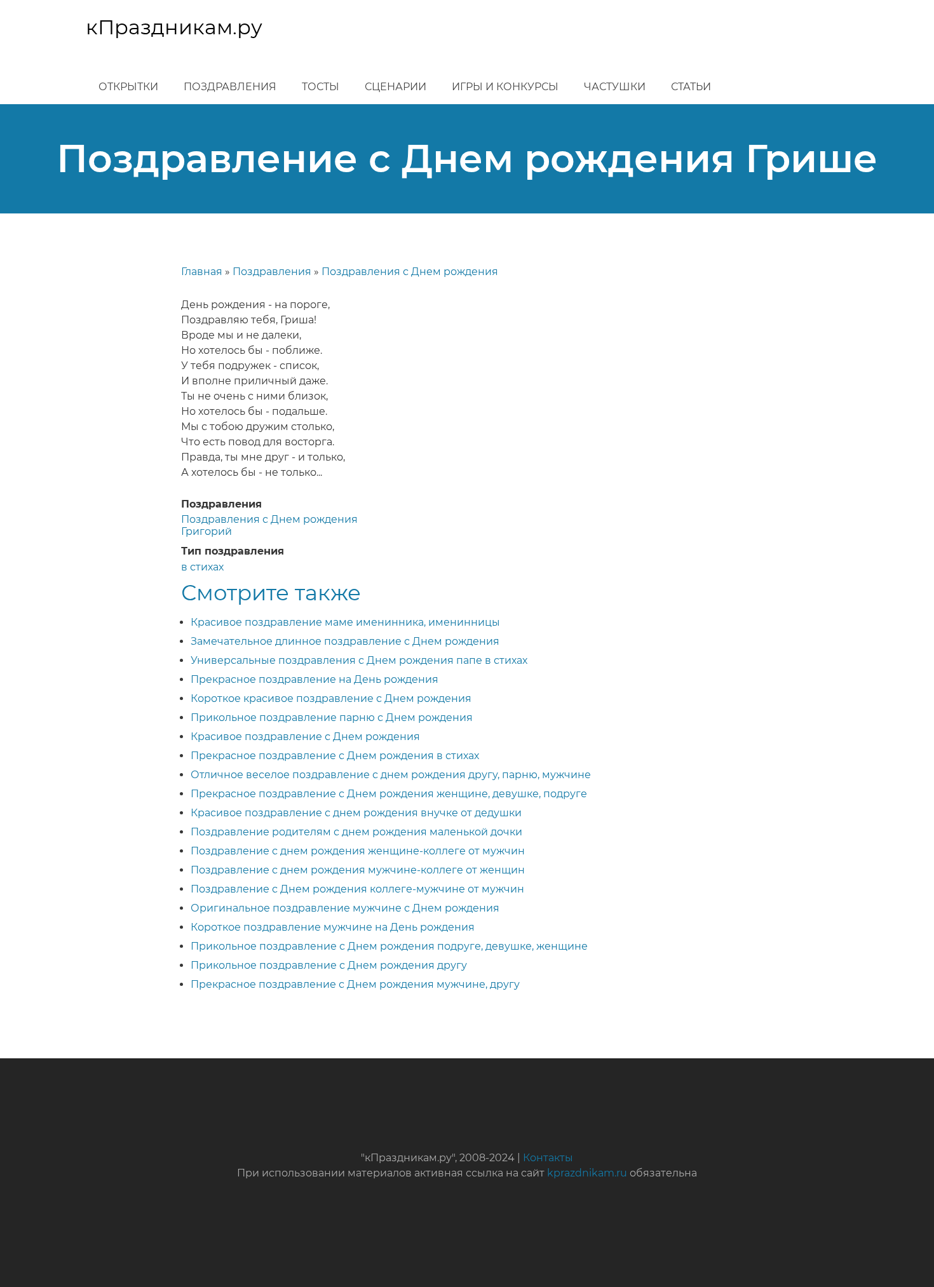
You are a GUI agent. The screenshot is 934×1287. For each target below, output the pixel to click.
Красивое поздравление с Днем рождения (305, 737)
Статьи (691, 87)
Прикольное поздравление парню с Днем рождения (332, 717)
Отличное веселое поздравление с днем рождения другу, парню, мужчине (391, 775)
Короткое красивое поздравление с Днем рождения (331, 698)
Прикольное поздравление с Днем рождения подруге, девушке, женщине (389, 946)
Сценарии (395, 87)
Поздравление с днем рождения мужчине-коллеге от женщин (358, 870)
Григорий (206, 531)
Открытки (128, 87)
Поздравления (230, 87)
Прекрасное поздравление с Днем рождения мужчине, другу (355, 984)
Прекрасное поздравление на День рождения (314, 679)
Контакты (548, 1158)
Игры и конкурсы (505, 87)
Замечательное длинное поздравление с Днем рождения (345, 641)
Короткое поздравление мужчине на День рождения (333, 927)
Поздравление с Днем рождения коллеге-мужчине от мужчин (357, 889)
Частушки (615, 87)
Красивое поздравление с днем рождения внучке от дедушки (356, 813)
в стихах (202, 567)
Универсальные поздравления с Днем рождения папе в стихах (359, 660)
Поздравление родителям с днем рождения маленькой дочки (356, 832)
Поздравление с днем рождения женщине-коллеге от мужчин (358, 851)
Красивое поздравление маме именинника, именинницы (345, 622)
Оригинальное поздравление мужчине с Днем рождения (345, 908)
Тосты (320, 87)
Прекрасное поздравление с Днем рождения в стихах (335, 756)
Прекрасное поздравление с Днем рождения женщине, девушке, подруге (389, 794)
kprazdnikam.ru (587, 1173)
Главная (201, 272)
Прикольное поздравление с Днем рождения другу (329, 965)
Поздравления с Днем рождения (409, 272)
